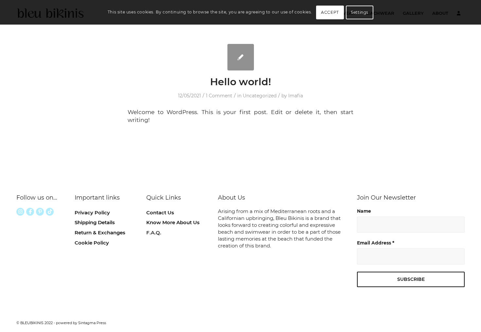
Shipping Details (95, 222)
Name (364, 211)
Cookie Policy (92, 243)
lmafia (295, 96)
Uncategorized (259, 96)
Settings (359, 12)
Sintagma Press (92, 323)
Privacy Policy (92, 212)
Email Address (375, 242)
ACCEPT (330, 12)
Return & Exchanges (100, 232)
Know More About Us (173, 222)
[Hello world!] (240, 57)
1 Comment (219, 96)
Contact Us (160, 212)
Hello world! (240, 82)
